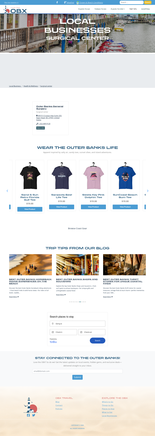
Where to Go (107, 402)
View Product (29, 209)
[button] (147, 191)
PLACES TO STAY (117, 9)
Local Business (15, 86)
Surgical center (46, 86)
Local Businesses (109, 416)
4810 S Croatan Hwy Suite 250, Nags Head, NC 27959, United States (49, 118)
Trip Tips (133, 9)
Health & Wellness (31, 86)
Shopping (145, 9)
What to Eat (107, 412)
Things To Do (100, 9)
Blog (57, 402)
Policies (59, 409)
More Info (40, 128)
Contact (59, 405)
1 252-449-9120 (44, 124)
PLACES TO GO (84, 9)
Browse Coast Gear (77, 228)
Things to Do (107, 405)
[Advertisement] (77, 68)
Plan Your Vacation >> (11, 2)
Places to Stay (108, 409)
